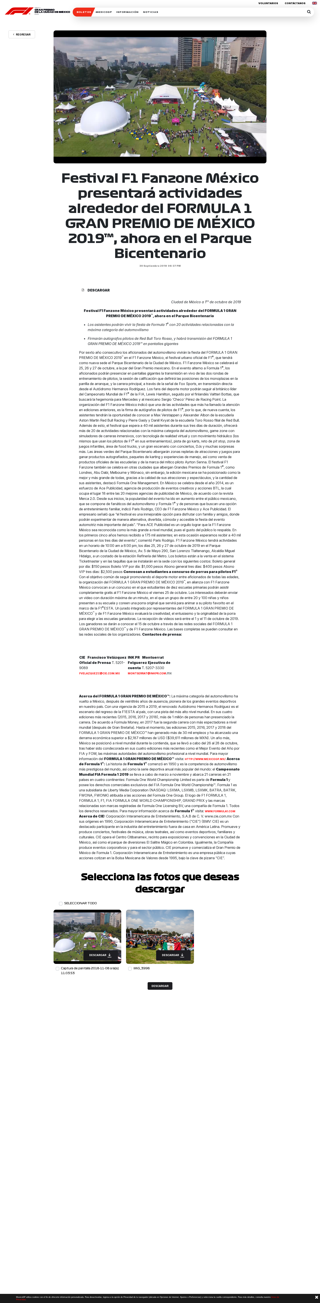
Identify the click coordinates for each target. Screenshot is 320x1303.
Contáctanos (295, 3)
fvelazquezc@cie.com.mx (99, 673)
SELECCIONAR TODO (80, 903)
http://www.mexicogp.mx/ (205, 759)
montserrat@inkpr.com (147, 673)
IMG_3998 (141, 968)
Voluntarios (268, 3)
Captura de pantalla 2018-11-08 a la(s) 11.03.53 (90, 971)
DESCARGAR (98, 955)
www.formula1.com (220, 811)
